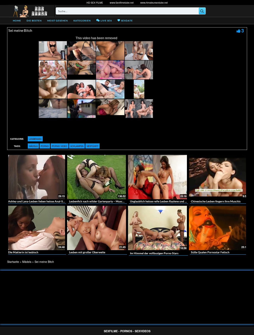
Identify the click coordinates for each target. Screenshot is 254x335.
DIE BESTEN (34, 20)
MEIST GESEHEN (57, 20)
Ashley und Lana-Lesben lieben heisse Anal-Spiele (38, 201)
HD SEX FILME (95, 2)
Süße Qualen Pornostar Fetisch (210, 252)
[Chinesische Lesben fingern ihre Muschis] (218, 177)
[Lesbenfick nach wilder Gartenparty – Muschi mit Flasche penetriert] (96, 177)
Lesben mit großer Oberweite (87, 252)
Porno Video (59, 146)
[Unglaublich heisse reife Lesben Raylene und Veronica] (157, 177)
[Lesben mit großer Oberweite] (96, 228)
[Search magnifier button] (202, 11)
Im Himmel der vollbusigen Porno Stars (154, 253)
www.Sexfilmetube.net (122, 2)
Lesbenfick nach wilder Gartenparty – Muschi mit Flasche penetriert (111, 201)
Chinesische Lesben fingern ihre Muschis (216, 201)
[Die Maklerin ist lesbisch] (35, 228)
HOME (17, 20)
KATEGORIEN (82, 20)
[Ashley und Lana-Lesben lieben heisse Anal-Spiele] (35, 177)
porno (45, 146)
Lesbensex (35, 138)
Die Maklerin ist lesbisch (23, 252)
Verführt (92, 146)
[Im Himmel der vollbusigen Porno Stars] (157, 228)
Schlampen (77, 146)
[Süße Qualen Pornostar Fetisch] (218, 228)
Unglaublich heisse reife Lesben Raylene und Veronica (163, 201)
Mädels (33, 146)
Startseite (13, 262)
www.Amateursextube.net (154, 2)
